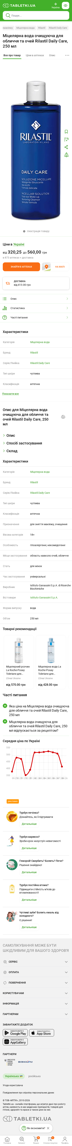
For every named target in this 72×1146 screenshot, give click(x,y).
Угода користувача (13, 1085)
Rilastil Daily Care (58, 27)
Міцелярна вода (25, 27)
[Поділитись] (66, 147)
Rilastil (41, 27)
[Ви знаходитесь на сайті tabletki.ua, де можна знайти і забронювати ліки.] (19, 5)
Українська (12, 1076)
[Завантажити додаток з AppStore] (41, 1032)
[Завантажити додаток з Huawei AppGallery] (15, 1041)
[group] (36, 250)
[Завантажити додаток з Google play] (15, 1032)
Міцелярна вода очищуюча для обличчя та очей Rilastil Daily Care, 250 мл (35, 41)
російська (34, 1076)
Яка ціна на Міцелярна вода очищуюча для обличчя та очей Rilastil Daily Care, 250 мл (39, 710)
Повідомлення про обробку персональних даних (28, 1092)
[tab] (12, 55)
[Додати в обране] (66, 132)
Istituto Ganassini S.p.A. (44, 597)
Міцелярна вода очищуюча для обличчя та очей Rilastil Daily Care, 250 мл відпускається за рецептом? (38, 726)
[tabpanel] (36, 437)
